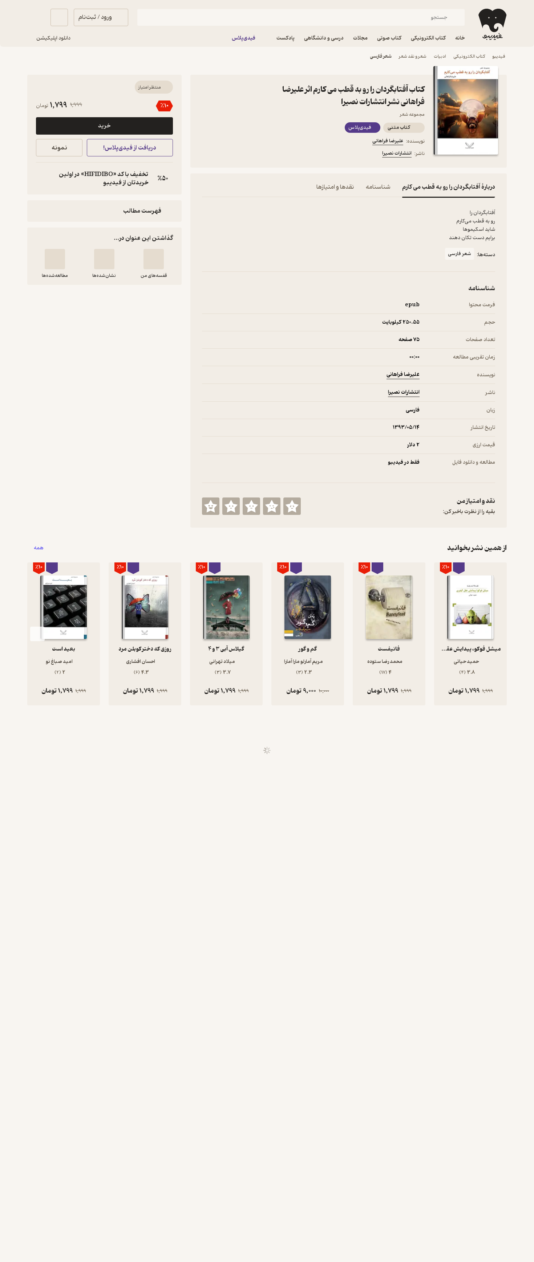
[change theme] (36, 17)
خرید (104, 126)
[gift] (241, 154)
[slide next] (37, 634)
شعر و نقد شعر (412, 56)
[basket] (59, 17)
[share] (258, 154)
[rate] (292, 506)
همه (39, 548)
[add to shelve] (153, 259)
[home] (492, 24)
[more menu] (206, 154)
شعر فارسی (381, 56)
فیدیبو (498, 56)
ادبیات (440, 56)
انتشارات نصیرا (397, 153)
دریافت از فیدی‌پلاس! (129, 148)
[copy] (43, 178)
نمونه (59, 148)
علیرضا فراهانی (387, 141)
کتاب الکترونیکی (469, 56)
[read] (55, 259)
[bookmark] (224, 154)
